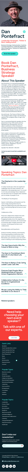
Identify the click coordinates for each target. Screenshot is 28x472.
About (3, 358)
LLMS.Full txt (20, 457)
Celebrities (5, 384)
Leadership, (17, 46)
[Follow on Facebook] (7, 466)
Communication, (16, 45)
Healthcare (5, 424)
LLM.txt (13, 457)
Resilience (4, 410)
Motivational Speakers (7, 382)
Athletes (4, 394)
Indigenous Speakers (7, 378)
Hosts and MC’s (6, 386)
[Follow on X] (10, 466)
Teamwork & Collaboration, (19, 48)
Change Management (7, 420)
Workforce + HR (5, 49)
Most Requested (6, 354)
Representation (6, 362)
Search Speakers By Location (9, 348)
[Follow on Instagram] (3, 466)
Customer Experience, (7, 46)
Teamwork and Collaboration (9, 416)
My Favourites (5, 360)
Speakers (4, 346)
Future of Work (5, 404)
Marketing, (23, 46)
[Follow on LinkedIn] (14, 466)
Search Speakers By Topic (8, 350)
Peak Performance (6, 422)
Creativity (4, 418)
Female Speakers (6, 376)
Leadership (5, 402)
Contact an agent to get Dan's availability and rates (13, 152)
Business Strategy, (6, 45)
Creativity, (23, 45)
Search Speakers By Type (8, 352)
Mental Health (5, 408)
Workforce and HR (6, 412)
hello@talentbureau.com (11, 461)
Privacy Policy (5, 457)
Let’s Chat (14, 337)
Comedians (5, 390)
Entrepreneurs (5, 388)
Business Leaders (6, 372)
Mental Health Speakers (8, 380)
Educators (4, 374)
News (3, 356)
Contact (4, 364)
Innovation (4, 406)
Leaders (4, 392)
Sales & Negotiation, (6, 48)
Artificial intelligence (7, 414)
